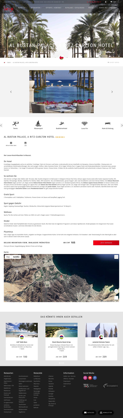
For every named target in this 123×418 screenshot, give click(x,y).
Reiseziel (22, 8)
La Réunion (37, 378)
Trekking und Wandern (23, 401)
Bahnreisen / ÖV (9, 385)
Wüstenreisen (23, 409)
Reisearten (36, 8)
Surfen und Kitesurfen (22, 396)
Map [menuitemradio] (8, 257)
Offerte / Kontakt (53, 8)
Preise (91, 8)
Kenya (50, 381)
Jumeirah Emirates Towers (101, 342)
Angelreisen (7, 378)
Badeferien (7, 388)
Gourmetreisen (8, 409)
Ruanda (51, 388)
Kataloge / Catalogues (74, 8)
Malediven (37, 376)
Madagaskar (37, 388)
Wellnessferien (23, 407)
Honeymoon (7, 412)
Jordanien (36, 405)
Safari (20, 383)
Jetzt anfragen (106, 243)
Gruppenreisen (8, 402)
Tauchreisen (22, 404)
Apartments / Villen (8, 382)
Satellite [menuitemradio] (16, 257)
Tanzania (51, 383)
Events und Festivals (7, 394)
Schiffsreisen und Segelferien (24, 389)
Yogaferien (22, 412)
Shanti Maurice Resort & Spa (61, 342)
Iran (35, 400)
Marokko (51, 378)
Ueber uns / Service (107, 8)
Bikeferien (7, 390)
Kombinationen (23, 376)
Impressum (66, 381)
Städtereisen (22, 393)
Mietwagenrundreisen (24, 381)
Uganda (51, 386)
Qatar (35, 402)
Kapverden (52, 401)
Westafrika (52, 398)
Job (64, 386)
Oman (35, 397)
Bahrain (36, 407)
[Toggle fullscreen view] (116, 257)
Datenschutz (67, 383)
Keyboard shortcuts (94, 301)
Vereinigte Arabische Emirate (37, 393)
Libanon (51, 376)
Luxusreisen (22, 378)
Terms (117, 301)
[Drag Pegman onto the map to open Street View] (116, 298)
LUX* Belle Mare (21, 342)
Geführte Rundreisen (7, 406)
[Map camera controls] (116, 291)
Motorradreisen (23, 386)
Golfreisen (7, 400)
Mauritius (36, 383)
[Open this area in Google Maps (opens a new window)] (7, 301)
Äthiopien (51, 391)
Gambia (51, 396)
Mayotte (36, 386)
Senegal (51, 393)
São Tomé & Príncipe (52, 404)
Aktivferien (7, 376)
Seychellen (37, 381)
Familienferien (8, 397)
